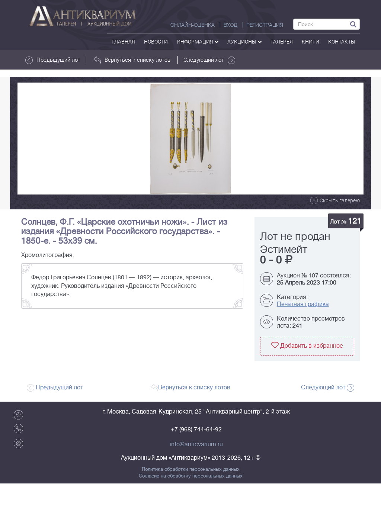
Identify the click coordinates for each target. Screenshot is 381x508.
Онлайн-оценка (192, 25)
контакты (341, 41)
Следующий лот (203, 59)
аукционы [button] (242, 41)
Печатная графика (303, 304)
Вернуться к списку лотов (137, 59)
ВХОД (230, 25)
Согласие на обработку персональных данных (191, 476)
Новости (156, 41)
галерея (281, 41)
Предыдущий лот (58, 59)
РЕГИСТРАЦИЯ (264, 25)
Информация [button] (195, 41)
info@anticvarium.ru (196, 444)
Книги (310, 41)
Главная (123, 41)
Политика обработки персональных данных (191, 469)
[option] (190, 138)
